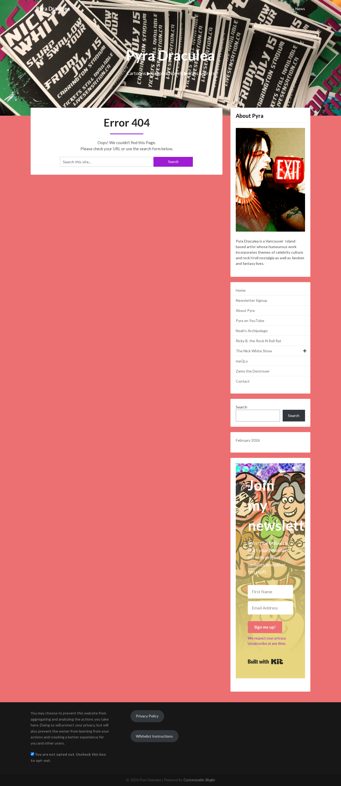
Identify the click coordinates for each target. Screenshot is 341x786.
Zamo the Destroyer (253, 371)
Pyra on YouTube (250, 320)
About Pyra (245, 310)
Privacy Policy (147, 716)
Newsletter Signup (251, 300)
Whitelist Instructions (154, 736)
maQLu (242, 361)
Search (241, 407)
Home (241, 290)
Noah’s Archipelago (252, 330)
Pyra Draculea (53, 8)
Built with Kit (265, 661)
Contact (243, 381)
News (300, 8)
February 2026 (248, 440)
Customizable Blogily (199, 780)
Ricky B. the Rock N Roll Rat (258, 340)
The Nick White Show (254, 351)
